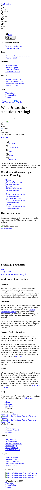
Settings (12, 38)
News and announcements (14, 83)
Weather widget (11, 58)
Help (10, 35)
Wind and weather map (13, 46)
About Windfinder (12, 70)
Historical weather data (13, 79)
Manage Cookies (11, 85)
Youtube (33, 477)
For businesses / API (12, 72)
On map (5, 137)
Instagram (33, 475)
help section (19, 356)
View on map (9, 102)
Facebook (20, 102)
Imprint (8, 97)
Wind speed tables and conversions (18, 56)
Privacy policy (10, 95)
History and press (11, 68)
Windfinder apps (11, 65)
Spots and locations (12, 48)
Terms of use (10, 93)
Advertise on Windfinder (14, 81)
